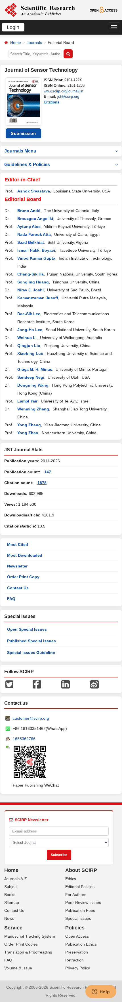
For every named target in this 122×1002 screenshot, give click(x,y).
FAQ (11, 598)
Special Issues (78, 918)
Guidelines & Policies (27, 164)
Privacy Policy (77, 968)
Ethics (70, 878)
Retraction (74, 960)
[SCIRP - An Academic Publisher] (39, 9)
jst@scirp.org (68, 96)
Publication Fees (80, 910)
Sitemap (11, 902)
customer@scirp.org (31, 718)
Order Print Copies (21, 944)
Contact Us (18, 588)
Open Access (77, 936)
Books (9, 894)
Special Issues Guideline (31, 652)
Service (13, 928)
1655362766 (24, 738)
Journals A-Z (15, 878)
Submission (23, 133)
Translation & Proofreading (28, 952)
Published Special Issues (31, 641)
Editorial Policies (79, 886)
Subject (11, 886)
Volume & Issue (18, 968)
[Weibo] (94, 684)
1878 (42, 482)
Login (13, 27)
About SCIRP (81, 870)
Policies (75, 928)
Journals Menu (20, 151)
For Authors (75, 894)
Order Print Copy (23, 577)
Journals (34, 42)
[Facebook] (37, 684)
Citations (51, 102)
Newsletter (17, 566)
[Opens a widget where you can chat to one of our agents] (100, 992)
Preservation (76, 952)
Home (15, 42)
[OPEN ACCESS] (103, 9)
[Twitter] (9, 684)
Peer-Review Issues (83, 902)
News (9, 918)
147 (47, 472)
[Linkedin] (65, 684)
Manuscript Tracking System (29, 936)
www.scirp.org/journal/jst (63, 91)
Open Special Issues (27, 629)
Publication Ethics (81, 944)
